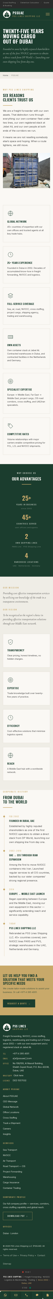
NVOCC (7, 1155)
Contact (41, 1255)
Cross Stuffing (9, 3)
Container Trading (12, 1188)
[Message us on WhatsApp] (5, 1295)
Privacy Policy (27, 1255)
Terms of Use (10, 1255)
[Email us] (16, 1295)
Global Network (11, 1107)
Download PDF (18, 1215)
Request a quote (19, 1003)
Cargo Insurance (11, 1182)
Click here (18, 1075)
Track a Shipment (11, 1123)
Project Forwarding (12, 1171)
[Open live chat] (37, 1295)
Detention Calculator (29, 3)
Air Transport (9, 1161)
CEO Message (10, 1101)
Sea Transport (10, 1150)
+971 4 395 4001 (21, 1053)
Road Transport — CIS (14, 1166)
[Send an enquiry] (47, 1295)
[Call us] (26, 1295)
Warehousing (9, 1177)
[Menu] (47, 14)
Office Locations (11, 1112)
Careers (7, 1128)
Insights (7, 1134)
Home (5, 75)
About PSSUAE (10, 1096)
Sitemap (7, 1263)
